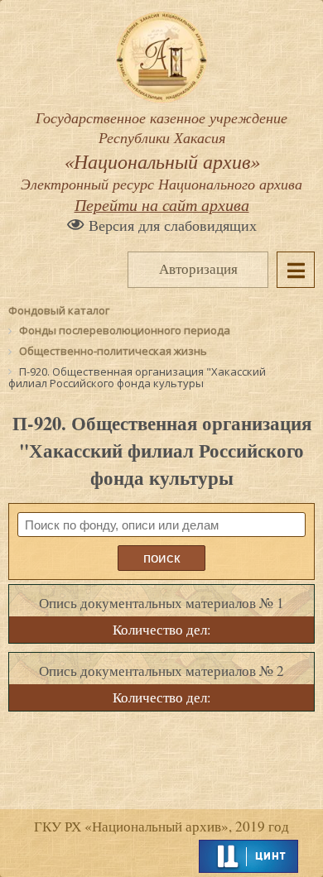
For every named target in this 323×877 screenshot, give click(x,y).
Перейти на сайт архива (162, 204)
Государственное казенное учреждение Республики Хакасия (161, 151)
